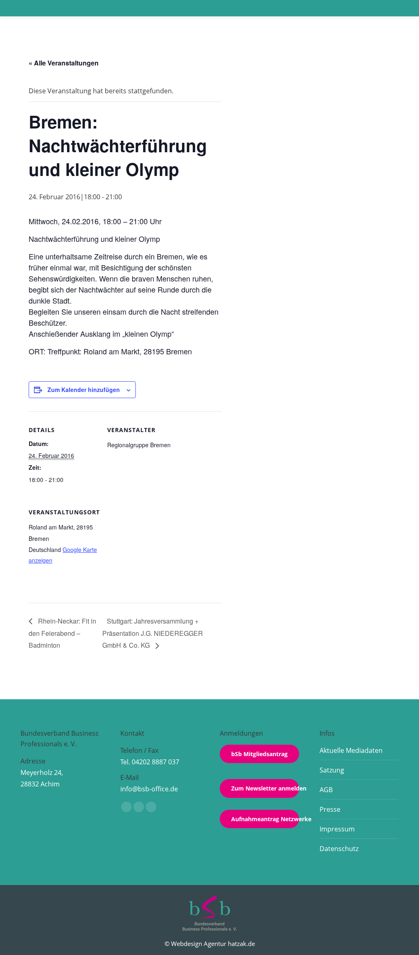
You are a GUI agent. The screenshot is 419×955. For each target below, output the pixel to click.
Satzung (332, 770)
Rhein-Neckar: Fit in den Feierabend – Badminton (62, 633)
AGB (326, 789)
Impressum (337, 828)
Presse (330, 809)
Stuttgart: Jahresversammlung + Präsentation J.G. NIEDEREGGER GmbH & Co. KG (152, 633)
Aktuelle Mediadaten (351, 750)
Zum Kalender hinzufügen (83, 389)
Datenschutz (339, 848)
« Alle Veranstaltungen (64, 63)
